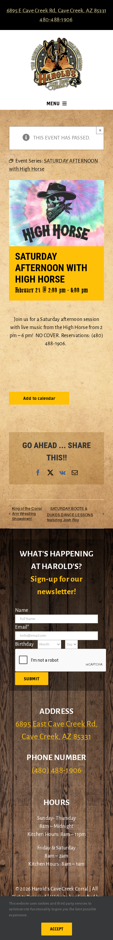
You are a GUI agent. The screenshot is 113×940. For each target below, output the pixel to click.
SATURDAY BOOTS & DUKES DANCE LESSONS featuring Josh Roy (70, 514)
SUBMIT (31, 678)
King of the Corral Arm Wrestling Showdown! (27, 513)
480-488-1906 (55, 19)
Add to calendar (39, 398)
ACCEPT (56, 929)
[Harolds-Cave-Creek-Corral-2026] (57, 39)
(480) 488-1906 (57, 770)
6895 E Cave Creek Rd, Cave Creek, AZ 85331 (56, 10)
